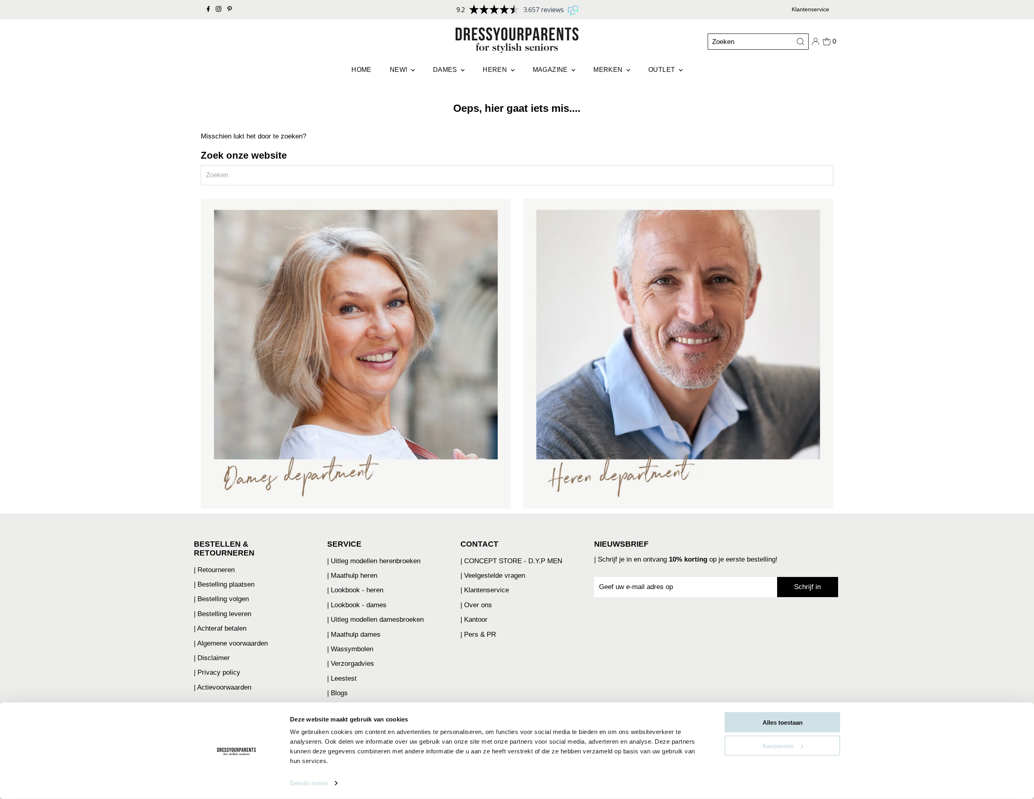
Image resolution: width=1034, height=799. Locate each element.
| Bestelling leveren (222, 614)
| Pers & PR (478, 634)
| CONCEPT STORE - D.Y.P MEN (511, 561)
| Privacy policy (217, 672)
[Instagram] (218, 9)
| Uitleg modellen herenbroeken (373, 561)
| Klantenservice (484, 590)
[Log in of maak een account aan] (815, 41)
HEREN (496, 69)
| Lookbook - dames (357, 605)
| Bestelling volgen (221, 599)
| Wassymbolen (350, 649)
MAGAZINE (551, 69)
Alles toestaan (783, 722)
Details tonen (309, 783)
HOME (361, 69)
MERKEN (608, 69)
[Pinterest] (229, 9)
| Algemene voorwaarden (231, 643)
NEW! (399, 69)
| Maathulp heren (352, 575)
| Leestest (342, 678)
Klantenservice (810, 9)
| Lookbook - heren (355, 590)
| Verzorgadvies (350, 663)
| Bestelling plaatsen (224, 584)
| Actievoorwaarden (222, 687)
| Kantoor (474, 619)
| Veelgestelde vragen (492, 575)
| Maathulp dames (353, 634)
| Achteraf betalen (220, 628)
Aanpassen (778, 745)
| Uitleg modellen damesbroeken (375, 619)
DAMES (446, 69)
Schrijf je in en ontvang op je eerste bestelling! (688, 559)
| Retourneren (214, 570)
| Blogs (337, 693)
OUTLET (662, 69)
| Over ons (476, 605)
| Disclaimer (212, 658)
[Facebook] (208, 9)
